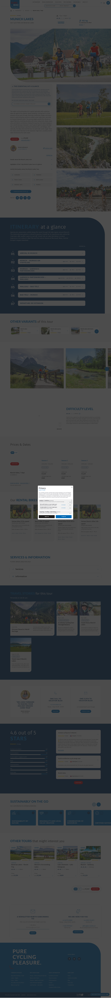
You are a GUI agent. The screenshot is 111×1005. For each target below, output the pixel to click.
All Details (64, 504)
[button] (68, 502)
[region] (55, 506)
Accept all (64, 516)
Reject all (47, 516)
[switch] (69, 502)
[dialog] (55, 502)
